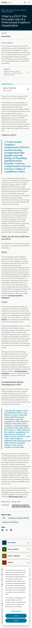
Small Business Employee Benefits (18, 518)
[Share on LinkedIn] (11, 530)
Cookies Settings (16, 611)
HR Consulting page (16, 497)
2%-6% (3, 319)
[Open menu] (29, 2)
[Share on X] (7, 530)
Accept (16, 615)
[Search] (25, 2)
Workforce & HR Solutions (10, 522)
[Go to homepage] (6, 2)
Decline (16, 620)
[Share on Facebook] (2, 530)
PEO (4, 518)
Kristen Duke (5, 36)
